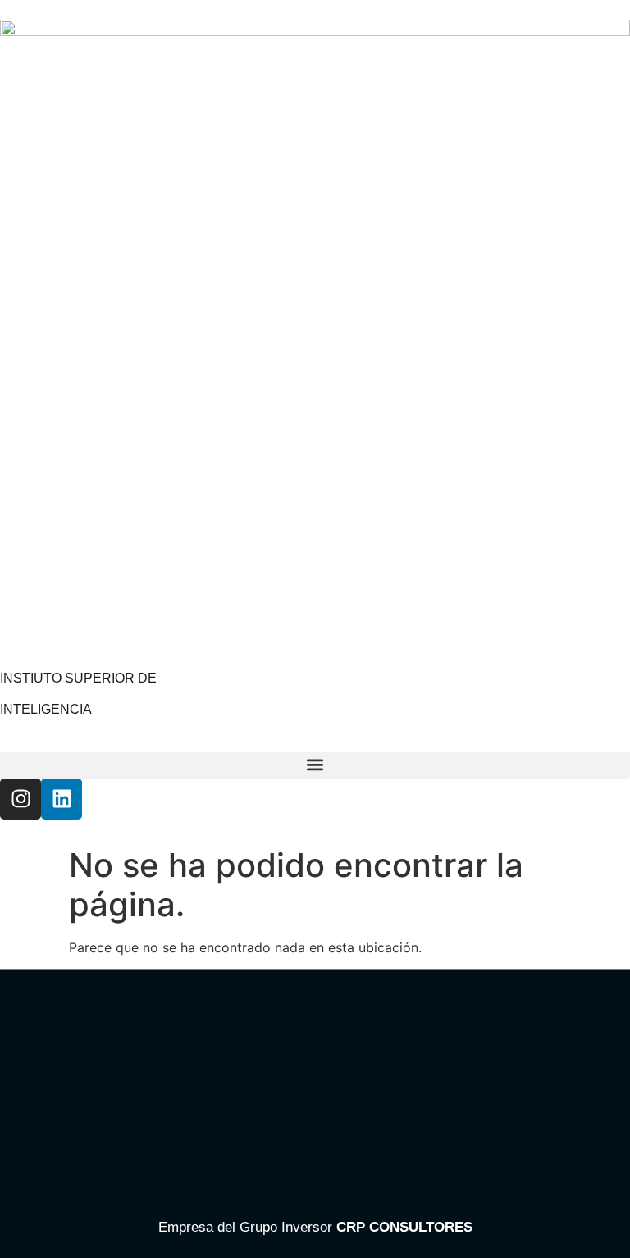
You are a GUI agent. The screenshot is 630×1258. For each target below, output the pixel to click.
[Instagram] (20, 799)
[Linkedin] (61, 799)
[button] (315, 765)
